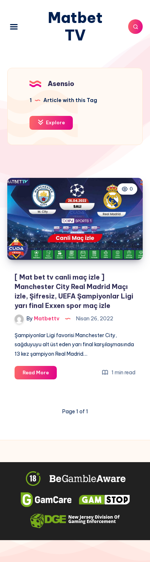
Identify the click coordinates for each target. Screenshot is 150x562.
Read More (40, 374)
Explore (55, 122)
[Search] (135, 26)
